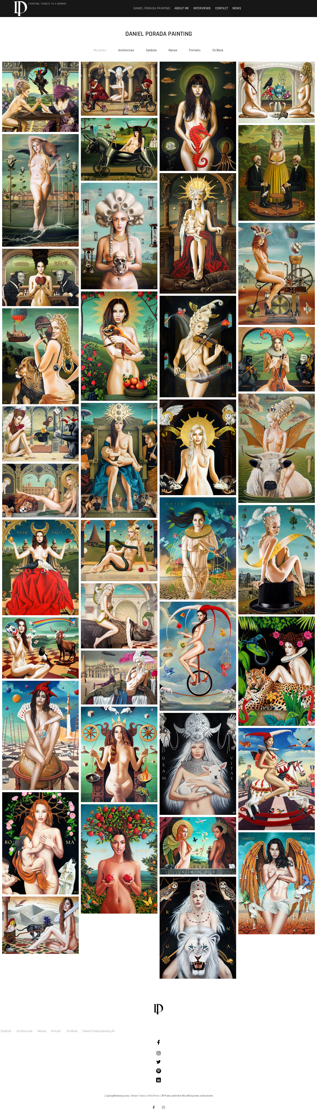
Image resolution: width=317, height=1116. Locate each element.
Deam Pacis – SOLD (40, 567)
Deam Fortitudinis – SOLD (119, 460)
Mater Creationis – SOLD (198, 116)
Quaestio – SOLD (276, 359)
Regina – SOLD (198, 927)
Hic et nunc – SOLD (40, 356)
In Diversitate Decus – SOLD (119, 550)
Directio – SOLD (119, 88)
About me (181, 8)
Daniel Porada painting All (99, 1031)
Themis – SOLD (119, 754)
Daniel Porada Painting (151, 8)
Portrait (59, 1031)
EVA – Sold (119, 616)
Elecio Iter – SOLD (276, 92)
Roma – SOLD (40, 843)
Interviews (202, 8)
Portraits (195, 50)
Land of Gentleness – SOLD (276, 671)
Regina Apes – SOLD (119, 346)
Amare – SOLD (198, 845)
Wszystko (100, 50)
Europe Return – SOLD (276, 448)
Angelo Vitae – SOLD (276, 883)
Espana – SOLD (40, 277)
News (236, 8)
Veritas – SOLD (119, 677)
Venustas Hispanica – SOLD (119, 149)
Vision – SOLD (40, 648)
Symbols (151, 50)
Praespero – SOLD (276, 559)
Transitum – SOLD (119, 236)
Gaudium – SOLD (276, 779)
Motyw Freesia (138, 1095)
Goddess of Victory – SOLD (198, 233)
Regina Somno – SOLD (198, 447)
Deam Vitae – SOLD (198, 764)
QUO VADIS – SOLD (40, 735)
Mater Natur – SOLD (198, 548)
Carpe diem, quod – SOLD (40, 925)
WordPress (154, 1095)
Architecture (126, 50)
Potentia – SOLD (40, 490)
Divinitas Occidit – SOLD (277, 172)
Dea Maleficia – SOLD (40, 434)
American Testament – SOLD (40, 190)
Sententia (40, 96)
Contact (221, 8)
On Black (217, 50)
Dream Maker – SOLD (276, 274)
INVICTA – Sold (198, 656)
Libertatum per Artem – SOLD (198, 346)
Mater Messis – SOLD (119, 859)
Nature (173, 50)
